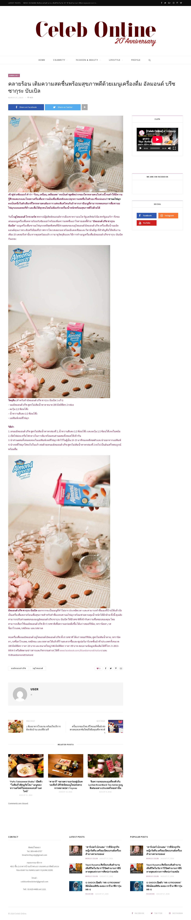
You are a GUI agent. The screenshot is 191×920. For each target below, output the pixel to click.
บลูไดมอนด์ (38, 668)
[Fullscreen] (174, 148)
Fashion (90, 894)
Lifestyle (114, 60)
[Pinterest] (116, 668)
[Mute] (169, 148)
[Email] (121, 668)
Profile (135, 60)
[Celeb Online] (95, 31)
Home (42, 60)
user (34, 689)
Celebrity (59, 60)
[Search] (148, 60)
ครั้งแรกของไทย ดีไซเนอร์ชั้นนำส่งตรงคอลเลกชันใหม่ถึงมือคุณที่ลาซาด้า (87, 729)
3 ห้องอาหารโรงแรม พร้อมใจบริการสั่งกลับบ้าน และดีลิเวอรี (43, 728)
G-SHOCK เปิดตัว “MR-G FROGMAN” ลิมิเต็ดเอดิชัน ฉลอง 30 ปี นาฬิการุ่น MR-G (103, 886)
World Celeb (92, 858)
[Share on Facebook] (105, 668)
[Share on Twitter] (110, 668)
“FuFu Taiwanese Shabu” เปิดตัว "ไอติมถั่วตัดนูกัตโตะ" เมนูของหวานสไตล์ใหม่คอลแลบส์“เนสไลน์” (25, 786)
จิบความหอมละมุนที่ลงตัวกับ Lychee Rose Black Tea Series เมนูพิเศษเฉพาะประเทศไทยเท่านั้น (105, 784)
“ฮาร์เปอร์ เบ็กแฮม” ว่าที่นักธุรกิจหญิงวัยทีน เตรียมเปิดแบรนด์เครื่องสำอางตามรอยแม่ (103, 850)
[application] (157, 139)
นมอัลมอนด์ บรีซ (18, 668)
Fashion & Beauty (87, 60)
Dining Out (14, 75)
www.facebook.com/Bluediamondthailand (81, 650)
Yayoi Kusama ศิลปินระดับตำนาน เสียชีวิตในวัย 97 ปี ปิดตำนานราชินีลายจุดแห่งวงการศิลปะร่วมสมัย (61, 3)
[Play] (140, 148)
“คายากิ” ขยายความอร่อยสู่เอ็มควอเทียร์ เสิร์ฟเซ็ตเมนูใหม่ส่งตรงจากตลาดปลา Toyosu (66, 784)
